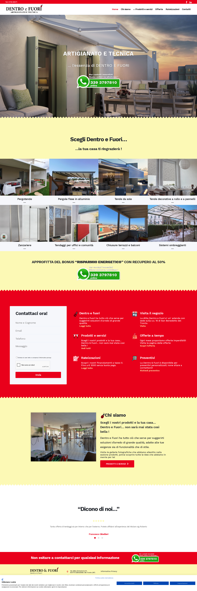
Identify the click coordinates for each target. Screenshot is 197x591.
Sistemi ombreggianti (172, 245)
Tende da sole (123, 199)
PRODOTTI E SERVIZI (116, 464)
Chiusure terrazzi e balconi (123, 245)
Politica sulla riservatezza (104, 578)
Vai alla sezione (24, 177)
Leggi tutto (85, 326)
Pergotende (24, 199)
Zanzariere (24, 245)
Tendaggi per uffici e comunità (74, 245)
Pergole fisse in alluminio (74, 199)
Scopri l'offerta (147, 346)
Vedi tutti (86, 348)
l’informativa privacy (44, 357)
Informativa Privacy (109, 571)
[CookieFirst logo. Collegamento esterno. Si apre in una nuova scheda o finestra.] (2, 580)
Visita (143, 326)
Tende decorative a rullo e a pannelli (172, 199)
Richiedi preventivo (150, 370)
